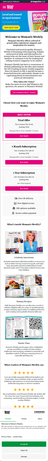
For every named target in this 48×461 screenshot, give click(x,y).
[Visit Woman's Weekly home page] (15, 7)
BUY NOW (24, 136)
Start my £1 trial (11, 27)
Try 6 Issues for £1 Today (24, 92)
